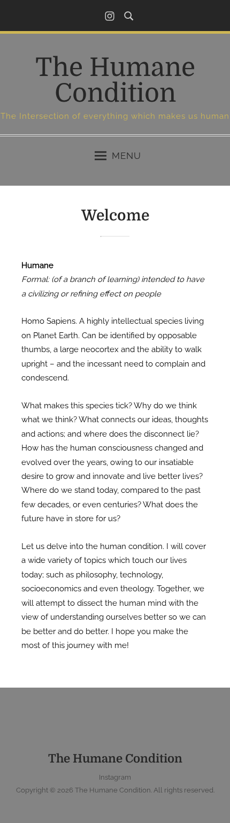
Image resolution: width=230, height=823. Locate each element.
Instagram (115, 777)
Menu (126, 155)
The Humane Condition (115, 80)
